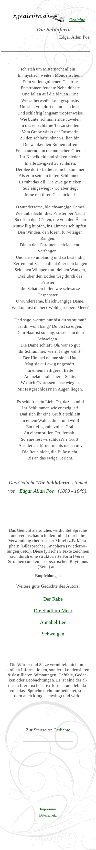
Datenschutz (48, 815)
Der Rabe (53, 599)
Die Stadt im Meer (53, 610)
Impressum (48, 809)
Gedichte (62, 729)
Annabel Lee (53, 622)
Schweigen (53, 633)
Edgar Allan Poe (36, 491)
